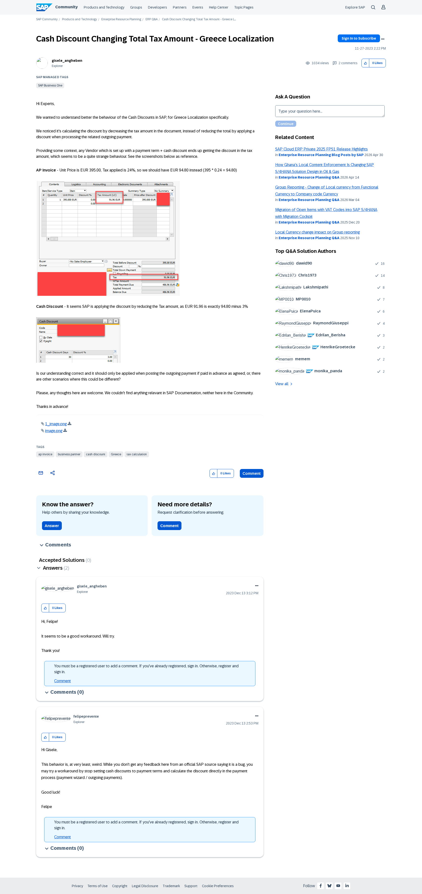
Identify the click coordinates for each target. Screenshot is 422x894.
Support (191, 886)
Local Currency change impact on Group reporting (317, 232)
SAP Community (47, 19)
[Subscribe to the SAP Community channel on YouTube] (338, 886)
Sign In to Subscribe (359, 38)
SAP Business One (50, 85)
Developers (157, 7)
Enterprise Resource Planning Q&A (309, 177)
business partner (69, 454)
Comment (252, 473)
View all (281, 384)
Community (66, 7)
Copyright (119, 886)
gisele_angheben (67, 61)
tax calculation (137, 454)
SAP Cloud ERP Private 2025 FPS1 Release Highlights (321, 149)
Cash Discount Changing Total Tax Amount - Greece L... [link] (199, 19)
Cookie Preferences (218, 886)
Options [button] (383, 39)
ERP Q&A (152, 19)
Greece (116, 454)
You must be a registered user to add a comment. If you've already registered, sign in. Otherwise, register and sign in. (146, 669)
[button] (365, 63)
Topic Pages (243, 7)
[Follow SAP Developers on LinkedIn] (347, 886)
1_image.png (56, 424)
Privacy (77, 886)
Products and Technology (104, 7)
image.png (53, 431)
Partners (180, 7)
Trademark (171, 886)
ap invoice (45, 454)
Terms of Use (97, 886)
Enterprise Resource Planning (121, 19)
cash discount (95, 454)
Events (197, 7)
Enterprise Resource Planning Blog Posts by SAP (321, 155)
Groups (136, 7)
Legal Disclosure (145, 886)
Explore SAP (355, 7)
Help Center (218, 7)
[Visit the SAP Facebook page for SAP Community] (321, 886)
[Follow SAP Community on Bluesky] (329, 886)
